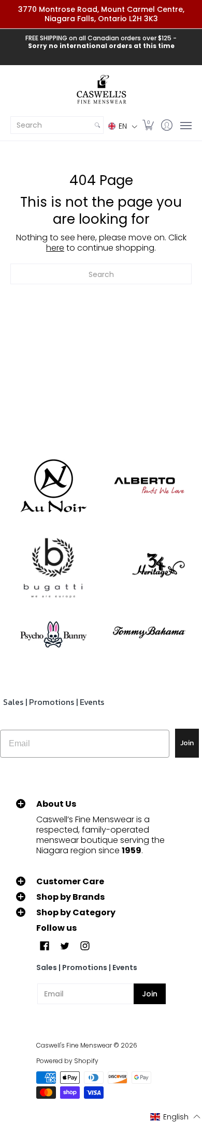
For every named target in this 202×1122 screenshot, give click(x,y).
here (55, 248)
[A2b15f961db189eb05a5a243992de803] (149, 485)
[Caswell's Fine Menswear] (101, 90)
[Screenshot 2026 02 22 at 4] (53, 632)
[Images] (53, 568)
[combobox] (51, 125)
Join (187, 742)
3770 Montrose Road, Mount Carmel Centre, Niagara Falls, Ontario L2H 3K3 (101, 14)
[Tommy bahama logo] (149, 632)
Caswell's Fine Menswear (74, 1045)
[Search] (97, 125)
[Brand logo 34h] (149, 568)
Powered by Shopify (67, 1060)
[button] (123, 125)
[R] (53, 485)
